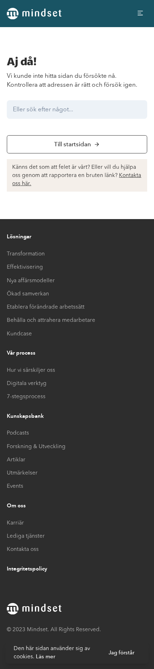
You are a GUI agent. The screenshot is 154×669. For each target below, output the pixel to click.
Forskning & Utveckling (36, 446)
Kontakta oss (23, 549)
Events (15, 486)
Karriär (15, 523)
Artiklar (16, 459)
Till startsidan (72, 144)
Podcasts (18, 433)
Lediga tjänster (26, 536)
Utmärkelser (22, 473)
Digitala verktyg (27, 383)
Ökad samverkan (28, 293)
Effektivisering (25, 267)
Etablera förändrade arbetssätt (46, 307)
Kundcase (19, 333)
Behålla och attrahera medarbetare (51, 320)
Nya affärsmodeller (31, 280)
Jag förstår (121, 652)
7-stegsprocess (26, 396)
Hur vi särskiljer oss (31, 370)
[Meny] (140, 13)
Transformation (26, 253)
